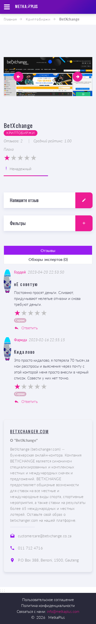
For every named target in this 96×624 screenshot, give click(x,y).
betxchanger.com (29, 431)
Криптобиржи (38, 19)
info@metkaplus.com (63, 611)
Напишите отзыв (24, 200)
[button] (18, 77)
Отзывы (48, 250)
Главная (10, 19)
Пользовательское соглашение (48, 599)
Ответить (29, 328)
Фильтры (18, 223)
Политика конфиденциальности (48, 605)
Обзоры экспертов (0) (48, 259)
